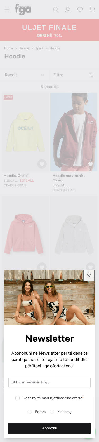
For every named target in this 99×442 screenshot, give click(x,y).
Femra (40, 412)
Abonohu (49, 428)
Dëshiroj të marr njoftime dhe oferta (53, 398)
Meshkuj (64, 412)
